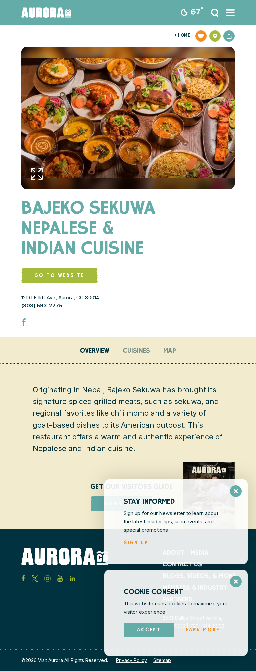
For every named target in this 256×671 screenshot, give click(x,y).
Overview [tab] (95, 351)
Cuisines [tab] (136, 351)
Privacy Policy (131, 660)
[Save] (201, 36)
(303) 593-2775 (41, 305)
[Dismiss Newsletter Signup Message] (236, 491)
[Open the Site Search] (214, 13)
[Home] (46, 12)
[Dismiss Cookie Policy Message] (236, 581)
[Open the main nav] (230, 12)
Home (182, 35)
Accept (149, 630)
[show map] (215, 36)
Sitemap (162, 660)
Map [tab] (169, 351)
